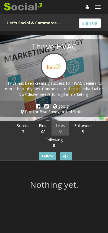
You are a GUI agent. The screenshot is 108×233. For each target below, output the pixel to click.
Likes (60, 128)
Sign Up (89, 23)
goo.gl (63, 106)
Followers (83, 128)
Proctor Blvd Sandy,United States (54, 111)
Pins (42, 128)
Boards (22, 128)
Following (54, 142)
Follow (47, 156)
